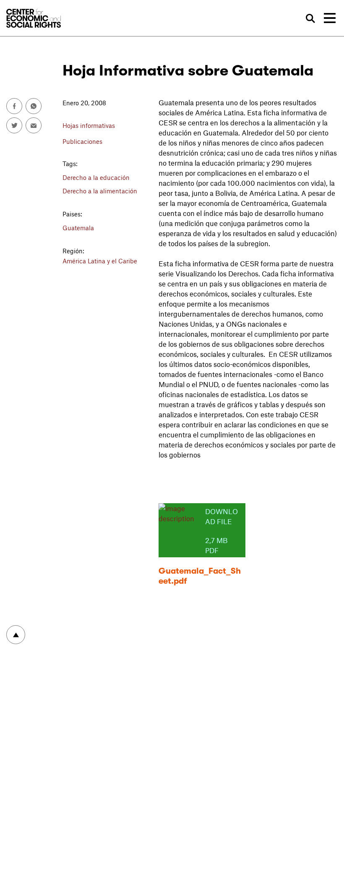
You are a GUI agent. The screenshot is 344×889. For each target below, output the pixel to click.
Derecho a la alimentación (100, 191)
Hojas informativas (89, 125)
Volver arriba (15, 634)
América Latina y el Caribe (100, 261)
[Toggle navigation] (329, 18)
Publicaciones (82, 141)
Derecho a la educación (96, 177)
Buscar (310, 18)
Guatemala (78, 227)
